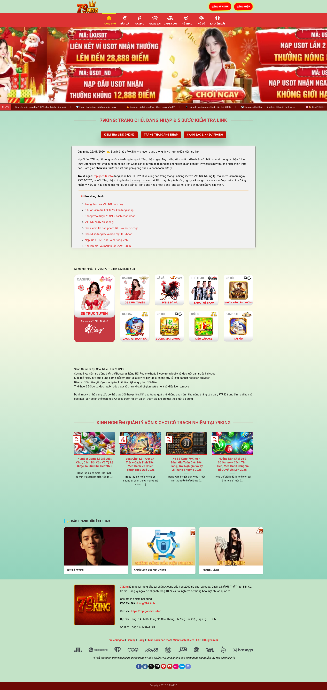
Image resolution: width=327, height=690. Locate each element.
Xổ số (201, 23)
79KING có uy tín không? (99, 222)
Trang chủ (109, 23)
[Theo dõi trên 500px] (182, 666)
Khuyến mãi (217, 23)
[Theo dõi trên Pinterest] (163, 666)
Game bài (155, 23)
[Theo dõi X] (151, 666)
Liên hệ (131, 640)
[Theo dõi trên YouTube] (170, 666)
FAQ (198, 640)
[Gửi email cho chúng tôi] (157, 666)
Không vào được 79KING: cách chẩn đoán (110, 216)
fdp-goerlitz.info (103, 176)
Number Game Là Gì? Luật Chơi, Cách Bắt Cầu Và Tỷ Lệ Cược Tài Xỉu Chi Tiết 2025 (94, 462)
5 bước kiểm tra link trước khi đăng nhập (109, 210)
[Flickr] (176, 666)
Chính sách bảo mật (158, 640)
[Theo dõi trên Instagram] (145, 666)
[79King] (91, 6)
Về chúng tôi (116, 640)
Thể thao (186, 23)
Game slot (171, 23)
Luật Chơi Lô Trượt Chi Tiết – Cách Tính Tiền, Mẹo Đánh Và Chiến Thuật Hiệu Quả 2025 (140, 464)
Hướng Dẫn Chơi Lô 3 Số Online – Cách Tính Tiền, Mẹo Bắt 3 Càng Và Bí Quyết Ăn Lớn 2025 (232, 464)
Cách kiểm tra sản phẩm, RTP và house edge (111, 228)
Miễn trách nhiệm (183, 640)
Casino (139, 23)
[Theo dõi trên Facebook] (139, 666)
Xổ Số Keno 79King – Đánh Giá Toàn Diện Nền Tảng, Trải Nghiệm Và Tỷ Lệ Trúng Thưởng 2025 (186, 464)
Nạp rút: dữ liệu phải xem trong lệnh (106, 240)
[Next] (316, 65)
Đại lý (141, 640)
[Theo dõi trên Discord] (188, 666)
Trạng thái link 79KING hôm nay (104, 204)
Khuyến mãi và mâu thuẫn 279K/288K (108, 246)
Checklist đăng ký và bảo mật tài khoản (108, 234)
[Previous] (11, 65)
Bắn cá (124, 23)
